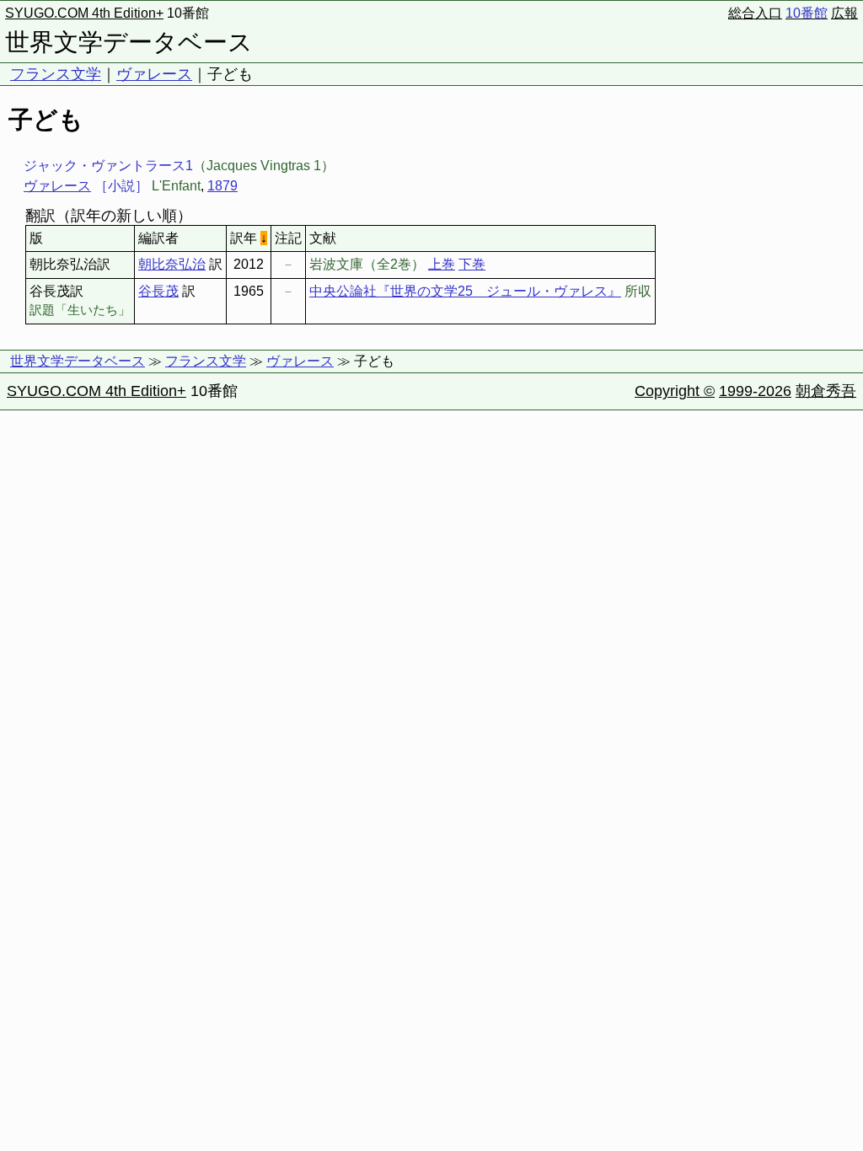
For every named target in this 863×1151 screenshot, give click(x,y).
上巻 (441, 264)
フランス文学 (55, 74)
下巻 (471, 264)
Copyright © (675, 391)
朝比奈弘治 (172, 264)
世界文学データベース (129, 42)
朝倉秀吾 (826, 391)
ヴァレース (154, 74)
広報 (844, 13)
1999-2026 (755, 391)
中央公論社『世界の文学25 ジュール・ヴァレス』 (465, 291)
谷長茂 (158, 291)
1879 (222, 186)
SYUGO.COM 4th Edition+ (84, 13)
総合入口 (755, 13)
